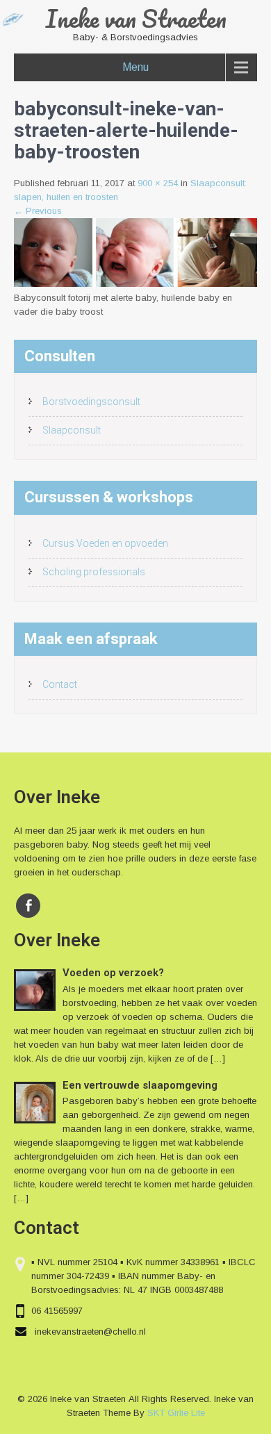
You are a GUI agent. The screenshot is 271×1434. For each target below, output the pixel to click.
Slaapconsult (71, 430)
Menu (135, 67)
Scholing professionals (93, 571)
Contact (59, 684)
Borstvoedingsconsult (91, 401)
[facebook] (28, 905)
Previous (38, 211)
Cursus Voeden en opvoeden (105, 543)
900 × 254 (158, 183)
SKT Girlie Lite (176, 1413)
